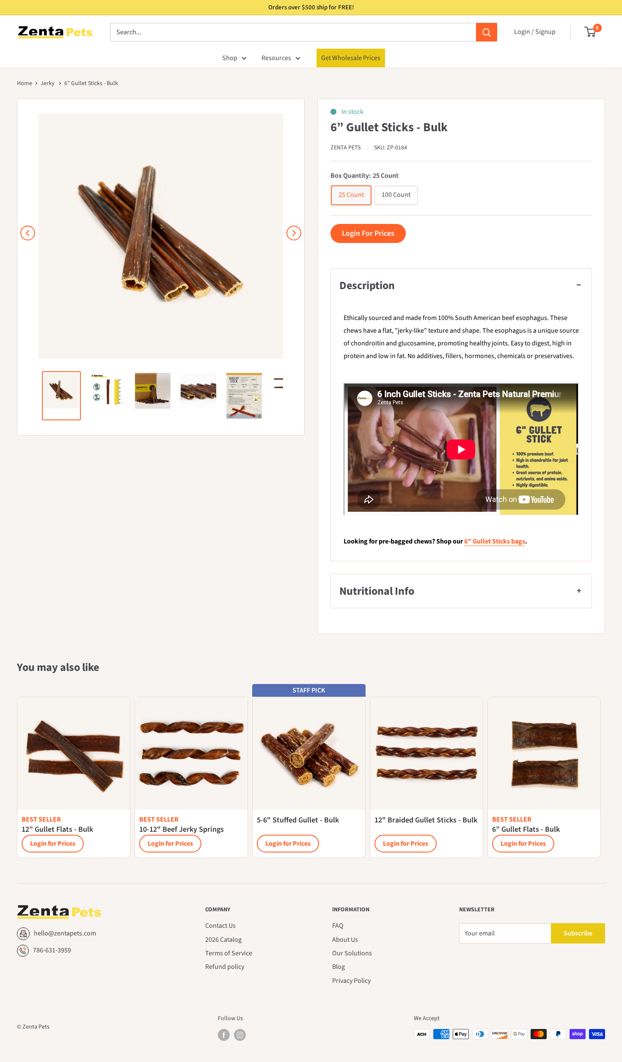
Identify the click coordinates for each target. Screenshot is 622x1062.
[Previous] (27, 233)
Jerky (48, 83)
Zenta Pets (346, 147)
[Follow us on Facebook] (224, 1035)
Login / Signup (535, 31)
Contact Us (220, 925)
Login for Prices (52, 843)
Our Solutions (352, 953)
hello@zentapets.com (65, 933)
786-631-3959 (52, 950)
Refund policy (224, 966)
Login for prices (368, 233)
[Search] (486, 32)
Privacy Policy (351, 980)
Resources (276, 58)
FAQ (338, 925)
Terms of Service (228, 953)
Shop (229, 58)
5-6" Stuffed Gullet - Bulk (298, 820)
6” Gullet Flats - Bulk (526, 829)
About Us (345, 939)
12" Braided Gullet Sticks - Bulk (425, 820)
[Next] (293, 233)
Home (24, 83)
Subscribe (578, 933)
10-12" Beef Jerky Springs (181, 829)
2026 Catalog (223, 939)
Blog (338, 966)
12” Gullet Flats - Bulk (57, 829)
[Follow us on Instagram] (240, 1035)
